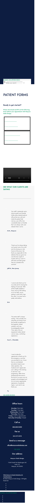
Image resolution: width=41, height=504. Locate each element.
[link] (23, 83)
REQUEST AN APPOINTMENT (11, 80)
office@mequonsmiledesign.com (17, 445)
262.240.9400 (17, 427)
